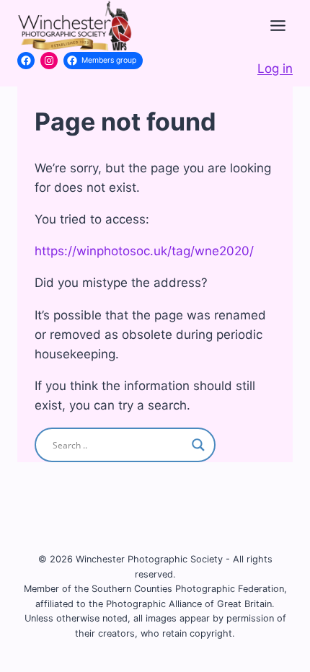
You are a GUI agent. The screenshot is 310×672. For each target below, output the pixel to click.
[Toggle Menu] (278, 25)
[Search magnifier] (198, 445)
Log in (275, 68)
